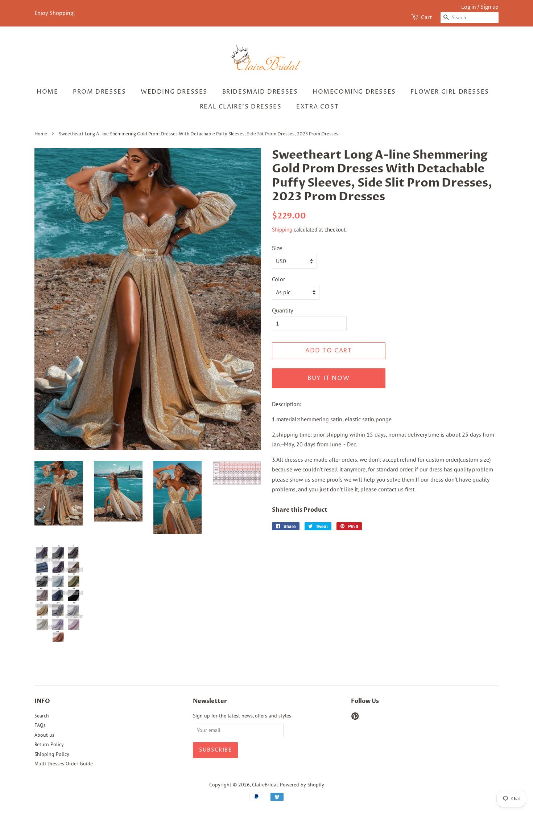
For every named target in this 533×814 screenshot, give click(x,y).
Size (277, 247)
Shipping (282, 229)
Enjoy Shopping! (54, 13)
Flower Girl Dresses (449, 92)
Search (41, 715)
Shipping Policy (51, 754)
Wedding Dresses (174, 92)
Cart (426, 17)
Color (278, 279)
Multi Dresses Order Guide (63, 763)
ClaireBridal (265, 784)
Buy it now (328, 378)
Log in (468, 7)
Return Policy (49, 744)
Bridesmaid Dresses (260, 92)
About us (44, 735)
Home (47, 92)
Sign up (489, 7)
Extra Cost (317, 107)
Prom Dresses (99, 92)
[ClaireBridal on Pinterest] (355, 717)
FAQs (40, 725)
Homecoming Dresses (354, 92)
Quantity (282, 310)
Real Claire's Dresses (241, 107)
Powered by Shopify (302, 784)
